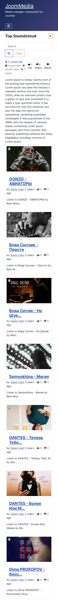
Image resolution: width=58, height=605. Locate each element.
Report (47, 67)
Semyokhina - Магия (29, 376)
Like (30, 66)
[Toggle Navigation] (8, 26)
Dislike (38, 66)
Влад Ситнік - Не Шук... (25, 313)
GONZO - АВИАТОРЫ (20, 181)
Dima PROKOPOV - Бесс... (27, 571)
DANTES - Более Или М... (25, 505)
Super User (17, 61)
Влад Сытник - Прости (23, 247)
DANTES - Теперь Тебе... (26, 440)
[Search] (9, 53)
